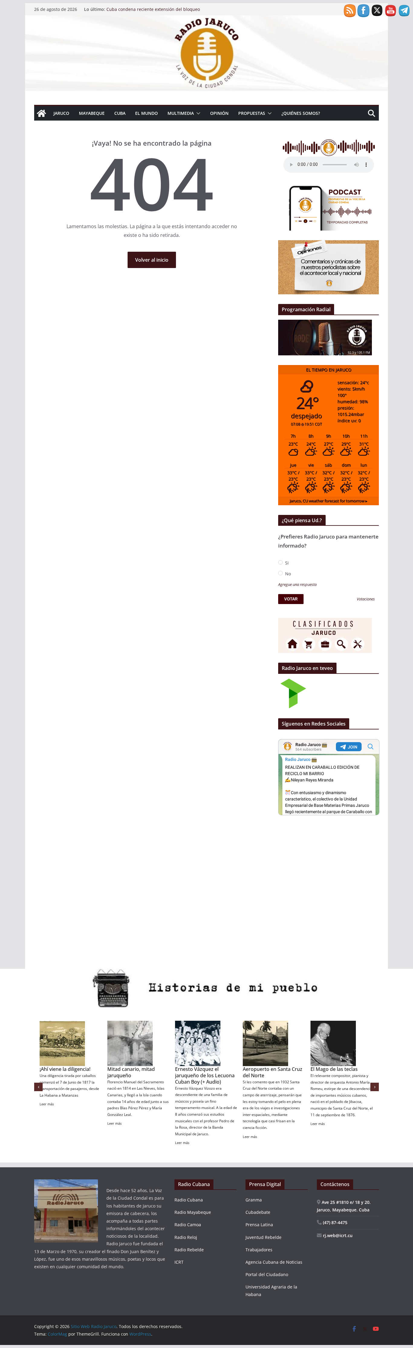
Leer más (47, 1110)
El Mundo (146, 113)
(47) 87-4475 (334, 1222)
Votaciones (366, 599)
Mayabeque (92, 113)
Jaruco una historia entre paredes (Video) (203, 1072)
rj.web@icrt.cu (337, 1235)
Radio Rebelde (189, 1250)
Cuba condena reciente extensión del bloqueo (153, 9)
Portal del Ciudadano (267, 1274)
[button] (197, 113)
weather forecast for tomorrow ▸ (328, 500)
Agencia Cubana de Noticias (274, 1262)
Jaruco (61, 113)
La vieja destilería (59, 1069)
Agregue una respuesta (297, 584)
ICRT (179, 1262)
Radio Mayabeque (192, 1212)
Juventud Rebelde (263, 1237)
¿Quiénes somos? (300, 113)
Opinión (219, 113)
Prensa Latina (259, 1224)
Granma (254, 1200)
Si (286, 563)
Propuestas (251, 113)
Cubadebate (258, 1212)
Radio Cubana (188, 1200)
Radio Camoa (187, 1224)
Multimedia (180, 113)
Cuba (119, 113)
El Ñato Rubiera (125, 1069)
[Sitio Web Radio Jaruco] (206, 19)
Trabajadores (259, 1250)
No (287, 574)
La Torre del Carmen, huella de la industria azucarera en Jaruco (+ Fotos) (268, 1078)
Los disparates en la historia (333, 1072)
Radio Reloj (185, 1237)
